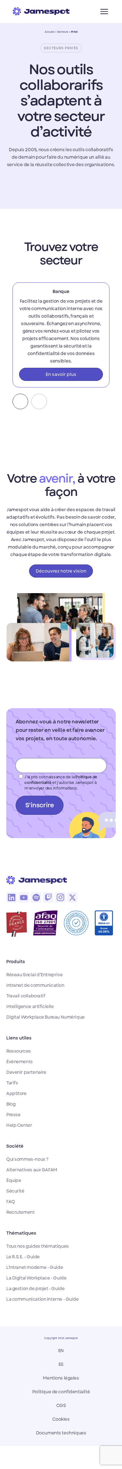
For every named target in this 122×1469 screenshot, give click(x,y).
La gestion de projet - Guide (35, 1288)
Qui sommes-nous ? (27, 1159)
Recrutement (20, 1212)
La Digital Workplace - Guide (36, 1278)
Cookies (60, 1419)
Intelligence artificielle (30, 1006)
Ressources (18, 1051)
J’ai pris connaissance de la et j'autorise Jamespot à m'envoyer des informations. (60, 782)
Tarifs (12, 1083)
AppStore (16, 1093)
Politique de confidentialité (61, 1392)
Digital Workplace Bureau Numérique (45, 1017)
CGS (61, 1405)
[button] (20, 401)
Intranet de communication (35, 985)
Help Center (19, 1125)
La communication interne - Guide (42, 1299)
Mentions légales (61, 1378)
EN (61, 1350)
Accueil (49, 32)
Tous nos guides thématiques (37, 1246)
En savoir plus (61, 374)
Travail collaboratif (25, 996)
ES (61, 1364)
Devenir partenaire (26, 1072)
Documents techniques (61, 1433)
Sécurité (15, 1191)
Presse (13, 1114)
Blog (10, 1104)
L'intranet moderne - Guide (34, 1267)
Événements (19, 1062)
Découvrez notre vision (61, 571)
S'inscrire (39, 805)
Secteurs (62, 32)
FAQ (10, 1201)
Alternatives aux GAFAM (31, 1170)
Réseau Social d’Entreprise (34, 975)
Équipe (13, 1180)
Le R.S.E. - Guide (23, 1257)
